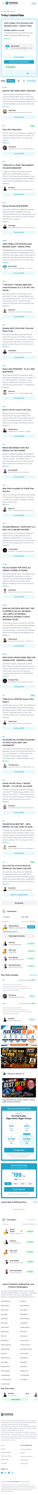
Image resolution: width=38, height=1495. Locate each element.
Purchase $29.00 (19, 273)
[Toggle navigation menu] (3, 3)
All (18, 81)
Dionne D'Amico (25, 1318)
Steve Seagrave (5, 1371)
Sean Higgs (4, 1362)
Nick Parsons (5, 1340)
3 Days (22, 1183)
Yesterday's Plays (6, 1452)
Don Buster (4, 1323)
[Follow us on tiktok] (12, 1473)
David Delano (24, 1314)
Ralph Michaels (5, 1349)
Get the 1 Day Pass (19, 1189)
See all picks (19, 903)
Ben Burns (23, 1301)
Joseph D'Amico (25, 1327)
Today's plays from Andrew (17, 936)
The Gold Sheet (24, 1375)
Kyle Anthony (5, 1331)
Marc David (23, 1331)
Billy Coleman (5, 1305)
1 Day (8, 1183)
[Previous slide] (4, 73)
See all (35, 1202)
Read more (7, 38)
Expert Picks (4, 1459)
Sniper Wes (23, 1362)
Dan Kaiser (4, 1314)
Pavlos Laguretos (6, 1345)
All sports (6, 917)
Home (2, 1445)
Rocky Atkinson (5, 1358)
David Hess (4, 1318)
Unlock (32, 996)
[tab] (27, 73)
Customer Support (26, 1449)
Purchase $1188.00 (19, 895)
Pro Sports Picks (25, 1345)
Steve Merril (23, 1366)
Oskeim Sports (24, 1340)
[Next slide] (8, 73)
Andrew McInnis (6, 1301)
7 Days (30, 1183)
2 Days (15, 1183)
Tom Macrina (24, 1379)
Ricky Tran (4, 1353)
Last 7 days (24, 917)
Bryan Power (4, 1310)
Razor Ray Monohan (26, 1349)
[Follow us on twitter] (5, 1473)
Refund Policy (25, 1460)
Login (33, 3)
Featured (11, 81)
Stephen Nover (5, 1366)
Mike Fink (4, 1336)
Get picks (31, 927)
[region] (19, 47)
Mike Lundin (23, 1336)
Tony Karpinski (5, 1384)
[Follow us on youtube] (2, 1473)
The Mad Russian (6, 1379)
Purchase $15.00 (19, 117)
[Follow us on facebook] (9, 1473)
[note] (10, 66)
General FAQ (24, 1463)
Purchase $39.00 (19, 772)
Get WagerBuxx (19, 1150)
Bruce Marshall (24, 1305)
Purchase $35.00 (19, 316)
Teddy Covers (24, 1371)
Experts (3, 1449)
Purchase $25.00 (19, 194)
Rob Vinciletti (24, 1353)
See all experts (32, 1219)
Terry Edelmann (5, 1375)
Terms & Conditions (26, 1456)
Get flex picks (31, 81)
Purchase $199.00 (19, 728)
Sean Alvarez (24, 1358)
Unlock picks (33, 975)
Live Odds (4, 1463)
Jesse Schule (5, 1327)
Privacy (23, 1453)
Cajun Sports (24, 1310)
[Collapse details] (33, 936)
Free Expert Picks (6, 1456)
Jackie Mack (23, 1323)
